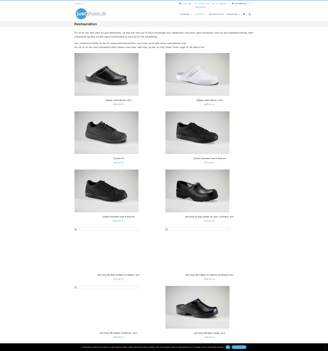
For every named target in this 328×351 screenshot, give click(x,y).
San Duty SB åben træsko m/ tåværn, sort (119, 275)
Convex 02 (118, 158)
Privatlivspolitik (239, 347)
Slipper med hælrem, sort (118, 100)
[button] (250, 14)
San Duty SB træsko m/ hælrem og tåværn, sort (210, 275)
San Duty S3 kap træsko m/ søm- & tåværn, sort (209, 216)
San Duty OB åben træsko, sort (209, 333)
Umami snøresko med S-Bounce (209, 158)
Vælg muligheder (96, 75)
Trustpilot (78, 3)
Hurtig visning (117, 75)
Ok (228, 347)
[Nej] (325, 347)
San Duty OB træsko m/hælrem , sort (118, 333)
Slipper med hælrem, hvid (209, 100)
